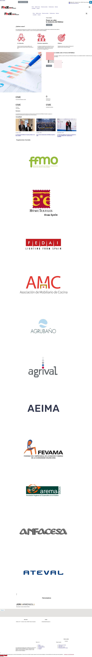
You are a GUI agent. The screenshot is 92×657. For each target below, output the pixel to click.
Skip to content (2, 0)
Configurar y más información (69, 654)
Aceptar (5, 655)
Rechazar (1, 655)
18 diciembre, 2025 (60, 132)
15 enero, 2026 (38, 132)
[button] (46, 593)
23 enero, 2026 (18, 132)
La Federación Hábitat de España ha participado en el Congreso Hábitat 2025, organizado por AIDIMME (66, 135)
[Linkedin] (90, 2)
